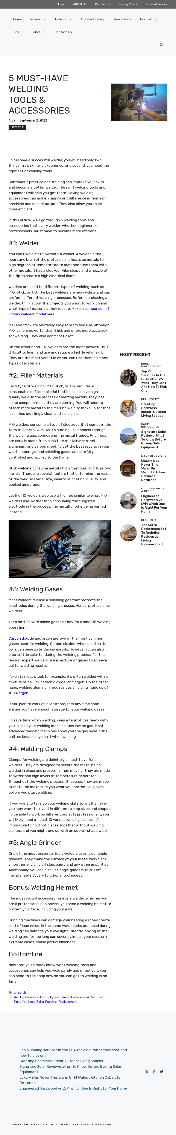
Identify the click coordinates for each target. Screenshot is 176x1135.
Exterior (61, 19)
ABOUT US (79, 4)
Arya (12, 120)
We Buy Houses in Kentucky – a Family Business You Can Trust (59, 997)
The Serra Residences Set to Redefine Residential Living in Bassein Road (153, 534)
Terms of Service (156, 4)
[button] (161, 45)
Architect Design (93, 19)
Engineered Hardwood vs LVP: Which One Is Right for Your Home (154, 503)
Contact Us (102, 4)
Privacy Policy (127, 4)
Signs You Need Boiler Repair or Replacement (46, 1002)
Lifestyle (17, 127)
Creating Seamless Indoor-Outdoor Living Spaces (154, 410)
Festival (146, 19)
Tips (16, 32)
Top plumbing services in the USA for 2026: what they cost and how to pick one (154, 381)
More (37, 32)
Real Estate (122, 19)
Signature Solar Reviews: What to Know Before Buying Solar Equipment (153, 439)
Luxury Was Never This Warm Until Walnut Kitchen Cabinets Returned (153, 470)
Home (61, 4)
